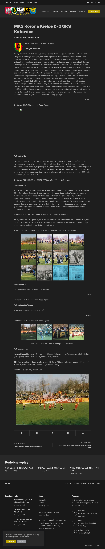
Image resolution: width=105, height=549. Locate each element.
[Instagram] (91, 2)
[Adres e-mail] (68, 433)
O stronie (64, 11)
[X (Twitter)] (37, 433)
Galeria (55, 11)
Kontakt (73, 11)
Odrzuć (21, 541)
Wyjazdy (36, 37)
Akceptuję (11, 541)
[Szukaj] (99, 2)
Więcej (80, 11)
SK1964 (16, 2)
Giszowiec (45, 11)
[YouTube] (95, 2)
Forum (22, 2)
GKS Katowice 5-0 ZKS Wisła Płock (19, 468)
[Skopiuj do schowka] (83, 433)
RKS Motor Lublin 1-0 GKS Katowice (52, 468)
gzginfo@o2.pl (84, 533)
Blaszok (29, 2)
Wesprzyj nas (94, 11)
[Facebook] (88, 2)
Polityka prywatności (92, 545)
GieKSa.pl (8, 2)
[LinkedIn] (52, 433)
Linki (35, 2)
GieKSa (30, 37)
